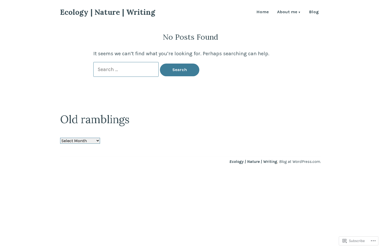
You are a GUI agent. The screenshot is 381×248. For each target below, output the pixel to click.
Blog (314, 12)
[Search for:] (126, 69)
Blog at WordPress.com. (300, 161)
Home (262, 12)
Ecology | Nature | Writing (107, 12)
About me (287, 12)
